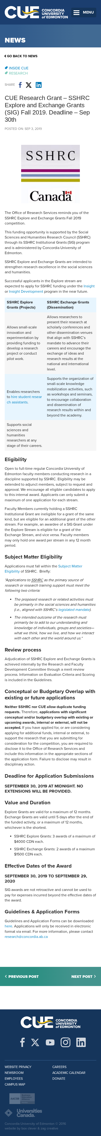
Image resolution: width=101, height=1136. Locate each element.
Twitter (28, 85)
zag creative (49, 1128)
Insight (89, 286)
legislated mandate (73, 609)
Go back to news (22, 56)
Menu (88, 12)
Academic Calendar (68, 1073)
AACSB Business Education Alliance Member (22, 1098)
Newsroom (14, 1073)
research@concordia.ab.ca (26, 936)
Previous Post (23, 976)
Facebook (20, 85)
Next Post (82, 976)
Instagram (65, 1042)
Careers (59, 1067)
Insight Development (26, 291)
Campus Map (15, 1084)
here (8, 926)
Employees (14, 1079)
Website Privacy (18, 1067)
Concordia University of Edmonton (36, 12)
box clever (29, 1128)
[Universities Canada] (50, 1113)
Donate (58, 1079)
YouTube (50, 1042)
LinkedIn (39, 85)
